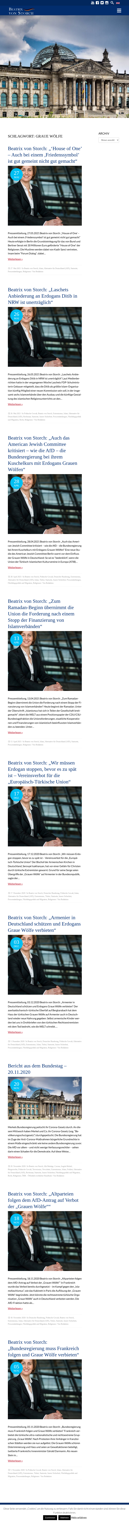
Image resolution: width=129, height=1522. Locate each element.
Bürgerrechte (12, 1169)
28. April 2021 (16, 577)
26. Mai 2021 (16, 413)
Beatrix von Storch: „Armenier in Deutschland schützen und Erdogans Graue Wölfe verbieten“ (44, 924)
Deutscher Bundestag (62, 577)
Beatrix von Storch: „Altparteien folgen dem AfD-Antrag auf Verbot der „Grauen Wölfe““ (43, 1200)
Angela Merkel (66, 1166)
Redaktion (39, 271)
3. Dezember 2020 (17, 1041)
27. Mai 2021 (16, 268)
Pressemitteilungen (15, 271)
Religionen (27, 271)
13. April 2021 (16, 741)
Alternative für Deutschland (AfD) (57, 268)
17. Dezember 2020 (18, 893)
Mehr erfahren (79, 1517)
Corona (57, 1166)
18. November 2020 (18, 1318)
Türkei (42, 580)
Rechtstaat (27, 417)
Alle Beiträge (48, 1166)
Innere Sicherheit (45, 417)
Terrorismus (36, 1169)
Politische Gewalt (30, 413)
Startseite (74, 268)
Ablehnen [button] (64, 1517)
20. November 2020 (18, 1166)
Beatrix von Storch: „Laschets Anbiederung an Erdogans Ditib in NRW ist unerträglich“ (42, 296)
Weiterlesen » (15, 259)
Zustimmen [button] (50, 1517)
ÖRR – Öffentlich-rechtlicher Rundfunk (37, 1176)
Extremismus (58, 413)
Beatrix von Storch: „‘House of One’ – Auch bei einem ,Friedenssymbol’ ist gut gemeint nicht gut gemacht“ (45, 155)
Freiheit (70, 1169)
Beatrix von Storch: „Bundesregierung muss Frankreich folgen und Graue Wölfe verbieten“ (43, 1348)
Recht (22, 420)
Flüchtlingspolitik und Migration (20, 583)
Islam (41, 268)
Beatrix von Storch (31, 268)
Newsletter (46, 1169)
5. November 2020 (18, 1470)
